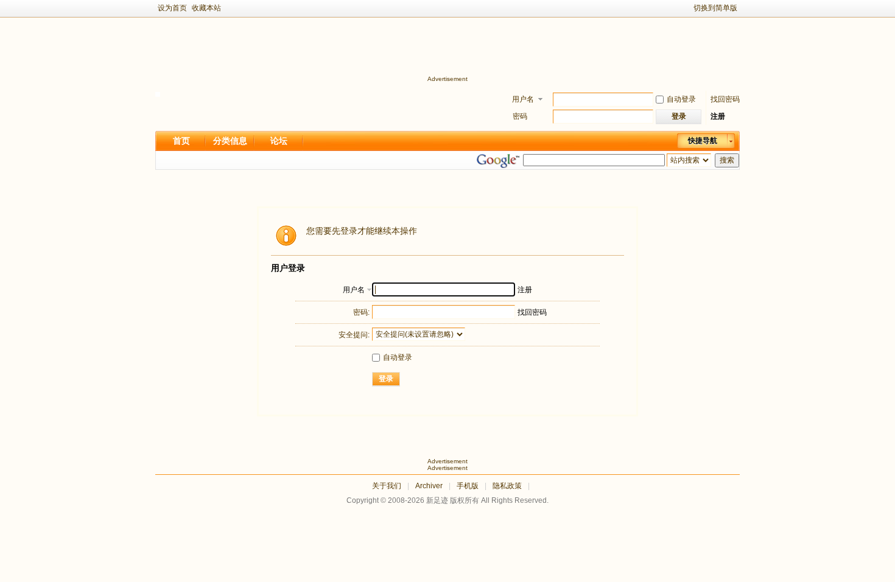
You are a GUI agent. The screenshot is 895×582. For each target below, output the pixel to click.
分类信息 (230, 141)
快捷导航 (702, 140)
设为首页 (172, 8)
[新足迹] (157, 94)
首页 (181, 141)
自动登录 (681, 99)
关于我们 (386, 486)
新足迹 (437, 500)
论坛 (278, 141)
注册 (718, 116)
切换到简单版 (715, 8)
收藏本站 (206, 8)
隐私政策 (507, 486)
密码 (520, 116)
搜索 (727, 160)
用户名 (523, 99)
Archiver (429, 486)
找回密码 (725, 99)
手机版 (468, 486)
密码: (361, 312)
